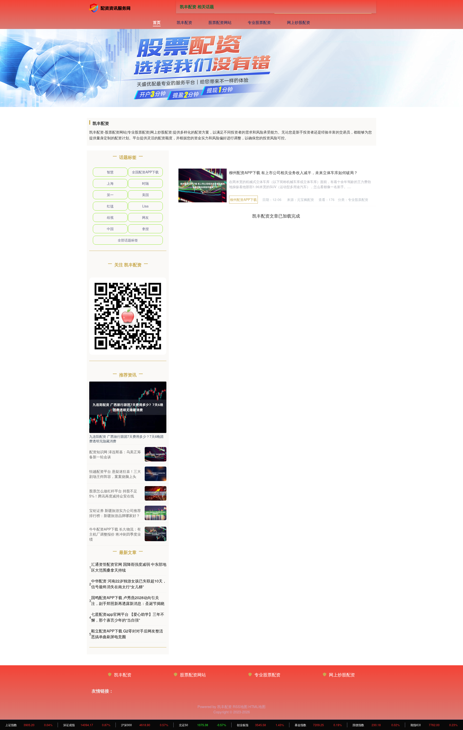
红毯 (110, 206)
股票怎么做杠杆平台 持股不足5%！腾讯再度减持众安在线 (113, 493)
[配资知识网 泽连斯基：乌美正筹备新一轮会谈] (155, 454)
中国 (110, 228)
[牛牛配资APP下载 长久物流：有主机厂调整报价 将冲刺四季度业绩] (155, 534)
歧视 (110, 217)
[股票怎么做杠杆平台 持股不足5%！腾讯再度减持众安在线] (155, 493)
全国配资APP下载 (145, 172)
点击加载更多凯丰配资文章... (276, 216)
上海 (110, 183)
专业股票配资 (259, 22)
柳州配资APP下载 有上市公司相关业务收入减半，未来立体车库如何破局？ (293, 172)
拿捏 (145, 228)
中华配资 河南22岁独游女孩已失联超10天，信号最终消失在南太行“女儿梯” (128, 583)
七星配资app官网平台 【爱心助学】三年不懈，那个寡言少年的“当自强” (127, 617)
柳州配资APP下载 (243, 199)
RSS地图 (240, 706)
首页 (157, 22)
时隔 (145, 183)
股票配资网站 (220, 22)
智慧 (110, 172)
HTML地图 (257, 706)
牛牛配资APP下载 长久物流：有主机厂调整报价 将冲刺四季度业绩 (115, 534)
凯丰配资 (184, 22)
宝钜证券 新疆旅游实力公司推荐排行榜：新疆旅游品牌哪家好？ (115, 513)
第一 (110, 194)
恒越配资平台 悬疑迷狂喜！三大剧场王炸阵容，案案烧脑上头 (115, 474)
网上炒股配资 (298, 22)
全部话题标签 (128, 240)
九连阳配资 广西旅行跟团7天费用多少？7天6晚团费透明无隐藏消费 (126, 438)
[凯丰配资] (110, 8)
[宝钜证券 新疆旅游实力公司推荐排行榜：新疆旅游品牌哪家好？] (155, 513)
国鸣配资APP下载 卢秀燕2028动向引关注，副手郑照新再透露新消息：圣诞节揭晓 (127, 600)
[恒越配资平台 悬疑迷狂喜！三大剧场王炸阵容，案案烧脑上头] (155, 474)
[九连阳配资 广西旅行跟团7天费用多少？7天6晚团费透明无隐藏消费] (127, 406)
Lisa (145, 206)
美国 (145, 194)
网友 (145, 217)
